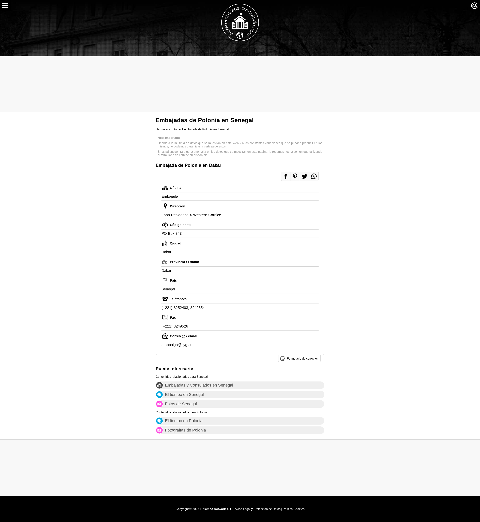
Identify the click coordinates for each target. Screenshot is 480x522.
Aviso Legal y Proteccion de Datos (257, 509)
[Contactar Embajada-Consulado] (474, 5)
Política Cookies (293, 509)
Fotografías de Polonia (185, 430)
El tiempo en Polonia (183, 420)
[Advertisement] (240, 84)
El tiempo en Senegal (184, 394)
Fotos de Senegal (181, 404)
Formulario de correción (303, 358)
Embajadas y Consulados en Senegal (199, 385)
